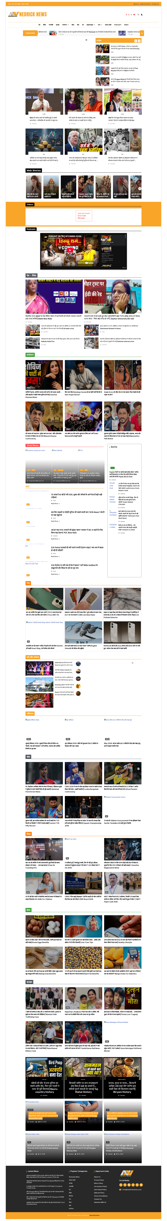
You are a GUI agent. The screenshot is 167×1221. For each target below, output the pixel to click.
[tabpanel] (60, 62)
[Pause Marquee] (142, 33)
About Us (97, 1177)
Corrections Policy (100, 1186)
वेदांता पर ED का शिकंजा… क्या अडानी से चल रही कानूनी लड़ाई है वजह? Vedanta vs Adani (127, 527)
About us (136, 4)
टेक (28, 608)
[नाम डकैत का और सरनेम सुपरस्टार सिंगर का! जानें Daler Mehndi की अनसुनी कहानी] (83, 416)
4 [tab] (92, 40)
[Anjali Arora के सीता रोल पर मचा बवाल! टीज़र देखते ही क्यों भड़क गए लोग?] (122, 375)
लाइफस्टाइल (90, 25)
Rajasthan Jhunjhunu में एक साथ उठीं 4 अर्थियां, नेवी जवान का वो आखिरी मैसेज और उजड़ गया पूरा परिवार (125, 70)
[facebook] (126, 15)
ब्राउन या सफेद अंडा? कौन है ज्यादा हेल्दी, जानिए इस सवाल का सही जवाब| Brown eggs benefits (122, 1115)
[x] (131, 15)
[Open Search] (138, 14)
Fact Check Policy (100, 1189)
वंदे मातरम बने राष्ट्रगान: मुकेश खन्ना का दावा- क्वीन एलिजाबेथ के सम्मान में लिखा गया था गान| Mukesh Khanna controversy (43, 436)
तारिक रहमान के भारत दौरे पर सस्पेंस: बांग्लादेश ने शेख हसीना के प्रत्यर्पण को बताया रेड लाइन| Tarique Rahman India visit (44, 160)
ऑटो (28, 504)
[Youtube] (129, 1185)
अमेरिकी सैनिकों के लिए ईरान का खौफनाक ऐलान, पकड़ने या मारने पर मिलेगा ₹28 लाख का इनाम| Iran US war (122, 160)
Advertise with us (145, 4)
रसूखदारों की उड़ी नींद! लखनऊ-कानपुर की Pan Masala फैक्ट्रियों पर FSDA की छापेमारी (49, 81)
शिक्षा (73, 25)
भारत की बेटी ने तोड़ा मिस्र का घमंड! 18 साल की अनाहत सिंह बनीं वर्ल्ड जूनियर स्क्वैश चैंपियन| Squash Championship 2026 (83, 823)
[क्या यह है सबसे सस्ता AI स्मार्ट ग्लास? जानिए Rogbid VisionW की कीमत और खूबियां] (83, 632)
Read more (54, 503)
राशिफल (28, 739)
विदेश (44, 25)
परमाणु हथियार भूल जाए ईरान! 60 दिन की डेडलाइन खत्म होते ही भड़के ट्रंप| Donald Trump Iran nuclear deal (81, 160)
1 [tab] (84, 40)
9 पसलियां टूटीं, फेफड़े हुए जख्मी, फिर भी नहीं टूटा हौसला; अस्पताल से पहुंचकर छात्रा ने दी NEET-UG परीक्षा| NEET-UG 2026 (82, 865)
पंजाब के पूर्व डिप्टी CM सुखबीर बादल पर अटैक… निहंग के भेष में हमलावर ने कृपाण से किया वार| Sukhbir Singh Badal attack (83, 120)
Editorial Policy (99, 1193)
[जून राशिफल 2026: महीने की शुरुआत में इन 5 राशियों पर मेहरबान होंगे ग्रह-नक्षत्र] (83, 730)
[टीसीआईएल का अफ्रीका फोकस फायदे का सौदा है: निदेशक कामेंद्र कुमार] (91, 466)
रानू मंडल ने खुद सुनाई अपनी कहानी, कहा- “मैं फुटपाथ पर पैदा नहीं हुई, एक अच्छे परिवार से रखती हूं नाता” (64, 475)
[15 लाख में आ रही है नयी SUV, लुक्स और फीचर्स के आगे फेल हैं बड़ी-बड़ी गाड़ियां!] (37, 499)
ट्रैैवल (29, 1142)
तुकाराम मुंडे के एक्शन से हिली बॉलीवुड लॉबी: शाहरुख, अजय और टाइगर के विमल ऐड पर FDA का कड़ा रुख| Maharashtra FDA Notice (122, 436)
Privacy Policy (99, 1180)
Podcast (117, 25)
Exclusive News (74, 1177)
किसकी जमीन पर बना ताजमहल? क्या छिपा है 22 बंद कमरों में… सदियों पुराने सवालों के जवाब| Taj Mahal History (83, 1087)
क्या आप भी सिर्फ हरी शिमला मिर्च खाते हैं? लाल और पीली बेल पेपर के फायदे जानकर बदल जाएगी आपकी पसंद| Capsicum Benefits (82, 1115)
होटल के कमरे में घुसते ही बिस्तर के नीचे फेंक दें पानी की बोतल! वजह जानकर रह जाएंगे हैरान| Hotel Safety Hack (43, 1148)
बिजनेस (33, 470)
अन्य (99, 25)
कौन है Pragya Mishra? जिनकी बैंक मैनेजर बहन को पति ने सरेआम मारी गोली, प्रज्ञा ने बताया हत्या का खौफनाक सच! (125, 48)
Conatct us (155, 4)
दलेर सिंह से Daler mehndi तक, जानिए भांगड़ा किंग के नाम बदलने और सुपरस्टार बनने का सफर (63, 672)
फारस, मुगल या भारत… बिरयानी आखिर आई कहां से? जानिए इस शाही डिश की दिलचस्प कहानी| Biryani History (122, 1087)
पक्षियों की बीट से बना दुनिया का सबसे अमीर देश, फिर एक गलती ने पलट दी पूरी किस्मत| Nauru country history (44, 1087)
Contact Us (98, 1199)
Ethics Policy (98, 1183)
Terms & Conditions (100, 1196)
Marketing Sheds (94, 1215)
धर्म (83, 25)
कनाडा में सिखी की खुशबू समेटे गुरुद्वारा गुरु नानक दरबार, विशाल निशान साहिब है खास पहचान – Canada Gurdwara (94, 32)
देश (39, 25)
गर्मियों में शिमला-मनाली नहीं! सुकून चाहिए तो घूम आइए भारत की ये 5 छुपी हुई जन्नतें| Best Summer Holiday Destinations (121, 1148)
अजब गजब (44, 1079)
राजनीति (51, 25)
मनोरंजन (64, 25)
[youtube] (134, 15)
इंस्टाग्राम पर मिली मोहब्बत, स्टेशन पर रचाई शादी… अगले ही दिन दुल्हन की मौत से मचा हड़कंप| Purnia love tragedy (125, 81)
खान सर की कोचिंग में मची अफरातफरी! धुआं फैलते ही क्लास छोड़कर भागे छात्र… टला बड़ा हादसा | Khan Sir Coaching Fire (43, 865)
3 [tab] (89, 40)
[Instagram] (133, 1185)
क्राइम (57, 25)
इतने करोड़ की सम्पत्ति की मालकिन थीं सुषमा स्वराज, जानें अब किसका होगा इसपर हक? (38, 475)
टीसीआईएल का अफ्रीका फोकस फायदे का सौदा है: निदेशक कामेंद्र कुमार (90, 475)
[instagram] (129, 15)
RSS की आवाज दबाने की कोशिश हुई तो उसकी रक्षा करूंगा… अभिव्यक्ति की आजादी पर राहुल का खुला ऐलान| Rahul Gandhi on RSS (122, 120)
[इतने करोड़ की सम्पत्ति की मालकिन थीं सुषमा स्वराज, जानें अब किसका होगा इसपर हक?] (39, 466)
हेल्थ (28, 935)
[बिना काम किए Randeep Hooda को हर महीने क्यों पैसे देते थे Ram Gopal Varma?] (83, 375)
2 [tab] (87, 40)
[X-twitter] (125, 1185)
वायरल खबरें (108, 25)
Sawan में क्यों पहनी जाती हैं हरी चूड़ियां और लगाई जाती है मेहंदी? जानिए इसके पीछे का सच (65, 694)
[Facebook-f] (121, 1185)
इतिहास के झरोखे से (121, 1079)
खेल (78, 25)
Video (126, 25)
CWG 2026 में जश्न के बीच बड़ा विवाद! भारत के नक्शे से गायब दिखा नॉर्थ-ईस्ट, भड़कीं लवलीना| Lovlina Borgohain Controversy (83, 789)
